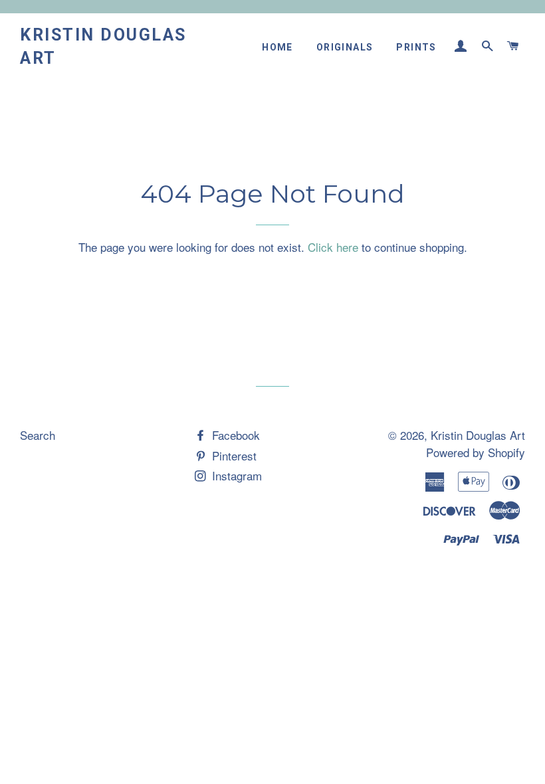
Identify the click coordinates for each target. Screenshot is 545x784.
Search (37, 435)
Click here (333, 247)
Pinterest (233, 455)
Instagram (235, 475)
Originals (345, 47)
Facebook (234, 435)
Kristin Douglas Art (103, 46)
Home (277, 47)
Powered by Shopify (475, 452)
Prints (416, 47)
